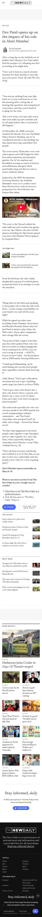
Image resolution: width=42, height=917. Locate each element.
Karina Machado (15, 48)
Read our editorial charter (20, 846)
